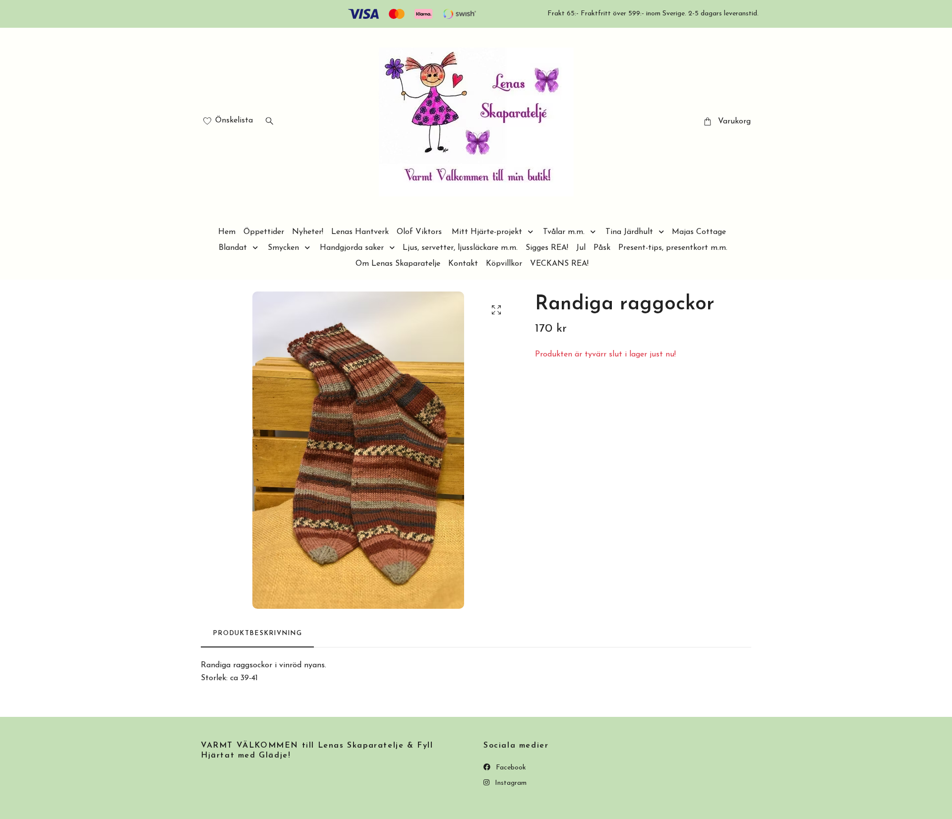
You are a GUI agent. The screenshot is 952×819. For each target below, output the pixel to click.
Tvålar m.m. (564, 232)
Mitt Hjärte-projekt (487, 232)
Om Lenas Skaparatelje (398, 264)
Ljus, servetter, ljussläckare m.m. (460, 248)
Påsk (602, 248)
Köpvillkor (504, 264)
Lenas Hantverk (360, 232)
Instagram (510, 783)
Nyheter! (307, 232)
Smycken (283, 248)
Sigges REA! (547, 248)
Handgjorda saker (352, 248)
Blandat (233, 248)
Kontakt (463, 264)
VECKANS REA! (559, 264)
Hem (227, 232)
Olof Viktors (419, 232)
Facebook (510, 767)
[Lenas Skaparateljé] (476, 122)
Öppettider (263, 232)
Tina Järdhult (629, 232)
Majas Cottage (699, 232)
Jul (581, 248)
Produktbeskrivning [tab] (257, 633)
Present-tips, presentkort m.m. (672, 248)
